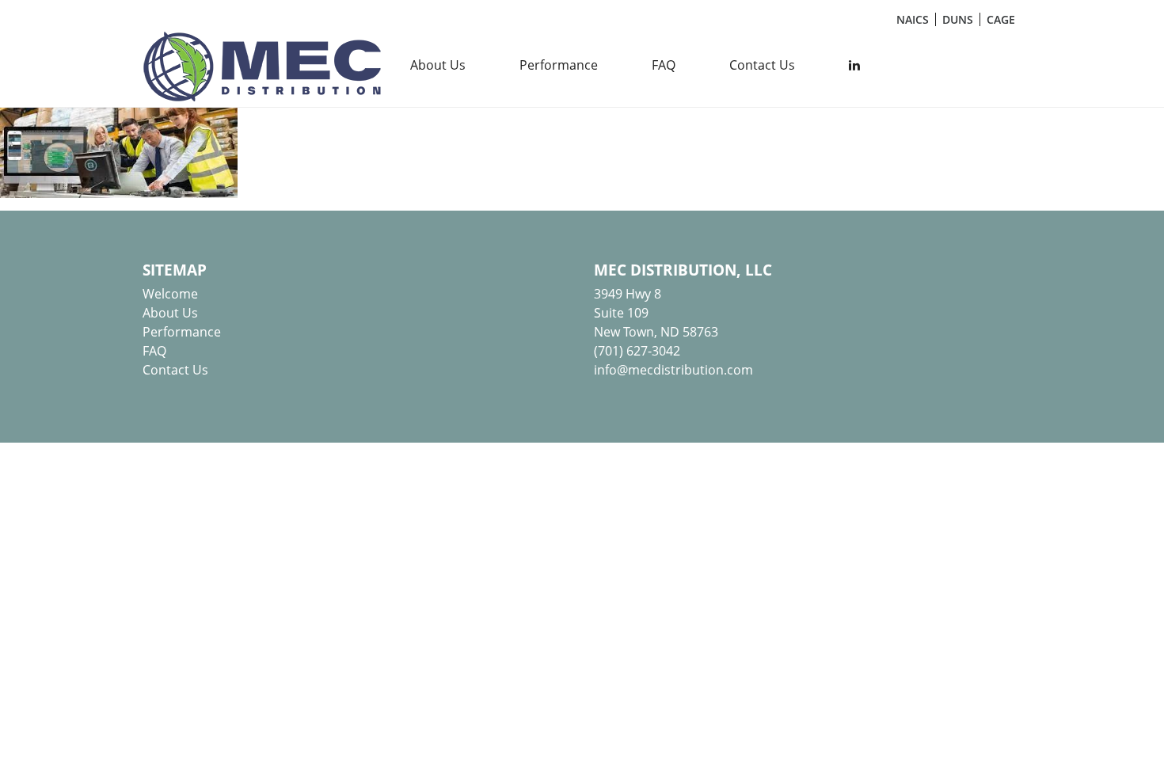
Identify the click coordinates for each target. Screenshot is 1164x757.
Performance (558, 65)
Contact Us (762, 65)
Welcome (170, 293)
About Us (438, 65)
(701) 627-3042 (637, 350)
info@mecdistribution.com (673, 369)
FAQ (663, 65)
